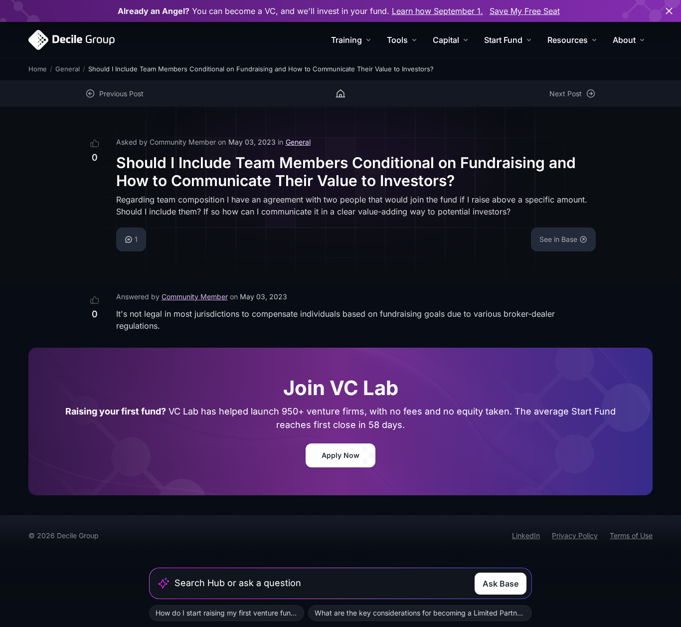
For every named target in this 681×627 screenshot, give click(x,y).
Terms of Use (631, 535)
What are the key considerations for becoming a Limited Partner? (421, 613)
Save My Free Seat (525, 11)
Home (37, 69)
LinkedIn (526, 535)
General (67, 69)
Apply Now (340, 455)
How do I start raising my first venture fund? (227, 613)
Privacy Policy (575, 535)
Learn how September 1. (437, 11)
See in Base (558, 239)
